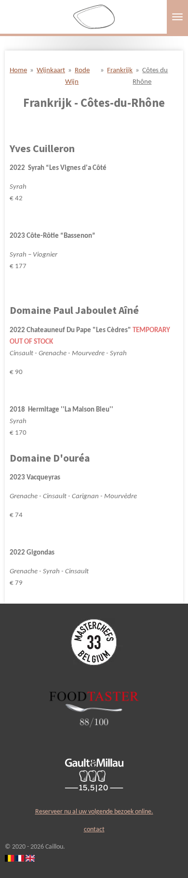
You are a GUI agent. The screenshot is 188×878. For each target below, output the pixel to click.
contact (94, 829)
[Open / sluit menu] (177, 17)
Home (18, 70)
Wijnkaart (51, 70)
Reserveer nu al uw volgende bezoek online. (94, 811)
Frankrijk (120, 70)
